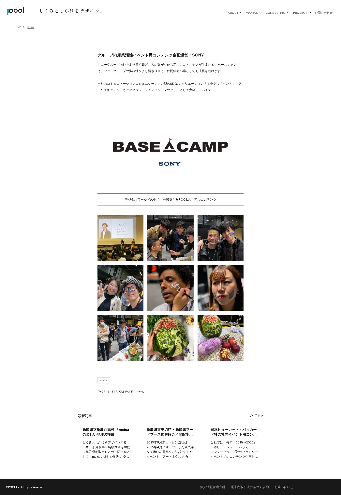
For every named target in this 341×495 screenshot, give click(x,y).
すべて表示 (256, 415)
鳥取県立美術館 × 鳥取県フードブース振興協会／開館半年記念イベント (170, 432)
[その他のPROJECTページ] (310, 13)
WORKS (103, 391)
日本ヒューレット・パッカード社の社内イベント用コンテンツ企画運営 (234, 432)
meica (103, 380)
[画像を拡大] (120, 238)
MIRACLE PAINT (123, 391)
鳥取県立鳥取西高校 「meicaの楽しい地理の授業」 (105, 432)
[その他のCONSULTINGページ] (288, 13)
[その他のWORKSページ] (260, 13)
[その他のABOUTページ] (241, 13)
